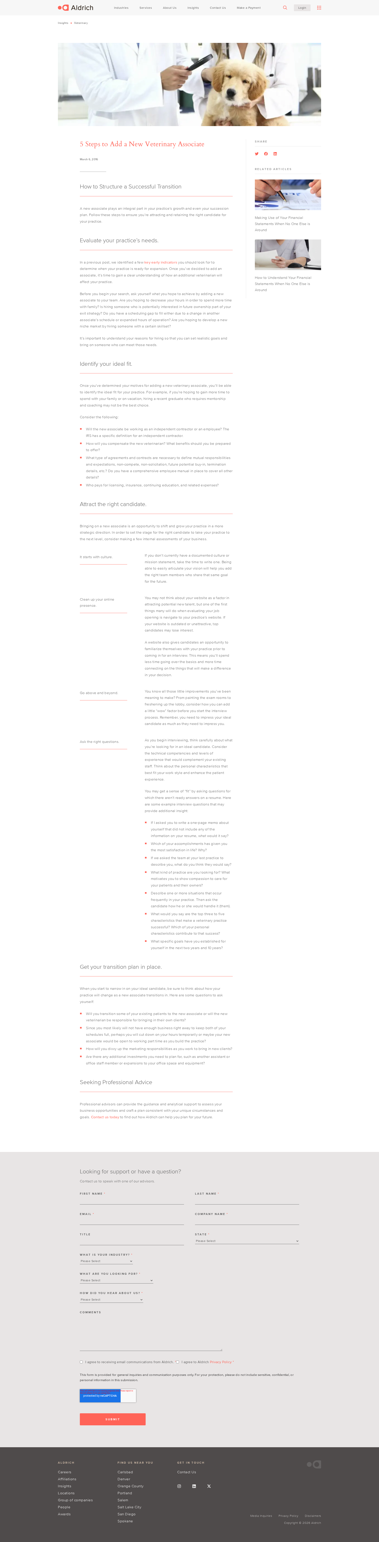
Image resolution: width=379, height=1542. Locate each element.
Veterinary (81, 23)
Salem (123, 1500)
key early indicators (160, 262)
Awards (64, 1514)
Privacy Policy (221, 1362)
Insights (63, 23)
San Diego (127, 1514)
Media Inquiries (261, 1515)
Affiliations (67, 1479)
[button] (257, 154)
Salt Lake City (129, 1507)
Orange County (131, 1486)
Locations (66, 1493)
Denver (124, 1479)
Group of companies (75, 1500)
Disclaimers (313, 1515)
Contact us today (105, 1117)
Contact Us (186, 1472)
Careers (65, 1472)
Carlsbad (125, 1472)
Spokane (125, 1521)
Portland (125, 1493)
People (64, 1507)
